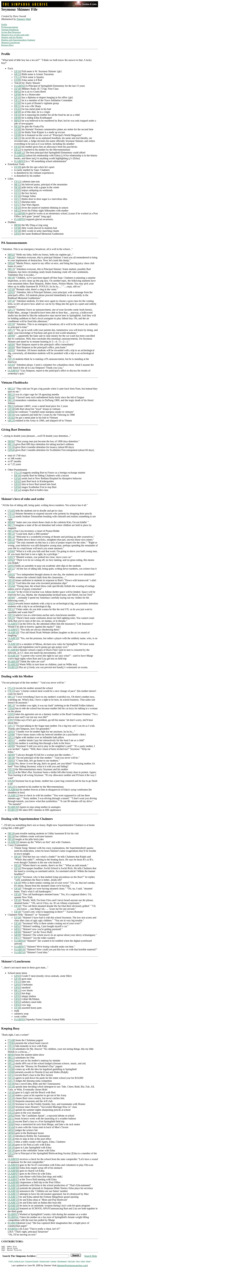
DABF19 (13, 1205)
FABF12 (19, 152)
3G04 (11, 586)
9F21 (17, 106)
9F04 (11, 263)
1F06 (17, 228)
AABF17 (13, 1194)
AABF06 (13, 789)
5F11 (11, 609)
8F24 (11, 257)
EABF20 (13, 661)
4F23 (17, 74)
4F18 (11, 757)
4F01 (11, 740)
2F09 (17, 94)
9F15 (11, 539)
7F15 (17, 181)
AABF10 (13, 632)
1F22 (11, 1109)
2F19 (11, 324)
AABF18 (13, 644)
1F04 (17, 478)
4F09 (17, 112)
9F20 (17, 126)
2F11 (11, 568)
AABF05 (20, 1019)
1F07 (11, 557)
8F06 (17, 225)
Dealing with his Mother (12, 37)
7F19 (11, 1049)
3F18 (17, 882)
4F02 (11, 1130)
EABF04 (14, 1217)
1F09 (17, 80)
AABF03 (13, 370)
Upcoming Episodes (31, 1261)
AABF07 (13, 623)
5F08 (11, 763)
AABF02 (20, 85)
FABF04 (13, 1228)
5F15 (11, 615)
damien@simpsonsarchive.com (72, 1265)
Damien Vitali (24, 19)
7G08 (11, 1040)
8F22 (11, 388)
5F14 (11, 1138)
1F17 (17, 199)
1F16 (17, 196)
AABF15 (13, 1199)
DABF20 (13, 655)
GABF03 (20, 161)
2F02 (17, 481)
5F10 (17, 114)
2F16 (17, 71)
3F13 (17, 100)
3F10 (17, 207)
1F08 (11, 1069)
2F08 (17, 135)
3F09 (11, 1124)
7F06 (11, 1043)
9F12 (11, 531)
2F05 (17, 233)
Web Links (71, 1261)
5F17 (17, 937)
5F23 (17, 149)
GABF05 (20, 155)
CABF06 (13, 650)
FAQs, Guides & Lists (16, 1261)
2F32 (17, 877)
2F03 (17, 484)
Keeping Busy (7, 45)
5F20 (11, 364)
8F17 (11, 525)
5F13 (11, 359)
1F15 (11, 1078)
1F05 (17, 190)
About (83, 1261)
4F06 (17, 932)
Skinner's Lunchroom (10, 42)
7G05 (11, 510)
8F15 (17, 184)
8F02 (11, 254)
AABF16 (20, 949)
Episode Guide (44, 1261)
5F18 (11, 1144)
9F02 (17, 91)
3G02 (18, 109)
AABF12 (13, 795)
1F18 (17, 88)
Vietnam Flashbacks (10, 29)
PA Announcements (9, 27)
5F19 (11, 1147)
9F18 (17, 187)
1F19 (11, 447)
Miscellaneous (62, 1261)
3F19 (11, 583)
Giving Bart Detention (11, 32)
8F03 (17, 120)
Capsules (53, 1261)
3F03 (11, 574)
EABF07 (13, 1214)
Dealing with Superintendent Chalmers (18, 40)
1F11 (17, 193)
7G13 (18, 77)
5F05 (11, 350)
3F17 (11, 330)
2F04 (11, 411)
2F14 (11, 301)
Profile (4, 24)
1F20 (11, 1107)
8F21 (11, 1057)
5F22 (11, 618)
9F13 (11, 269)
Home (88, 1261)
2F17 (11, 309)
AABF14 (13, 1188)
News (78, 1261)
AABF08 (20, 213)
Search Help (90, 1256)
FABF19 (13, 667)
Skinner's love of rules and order (15, 35)
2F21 (11, 737)
